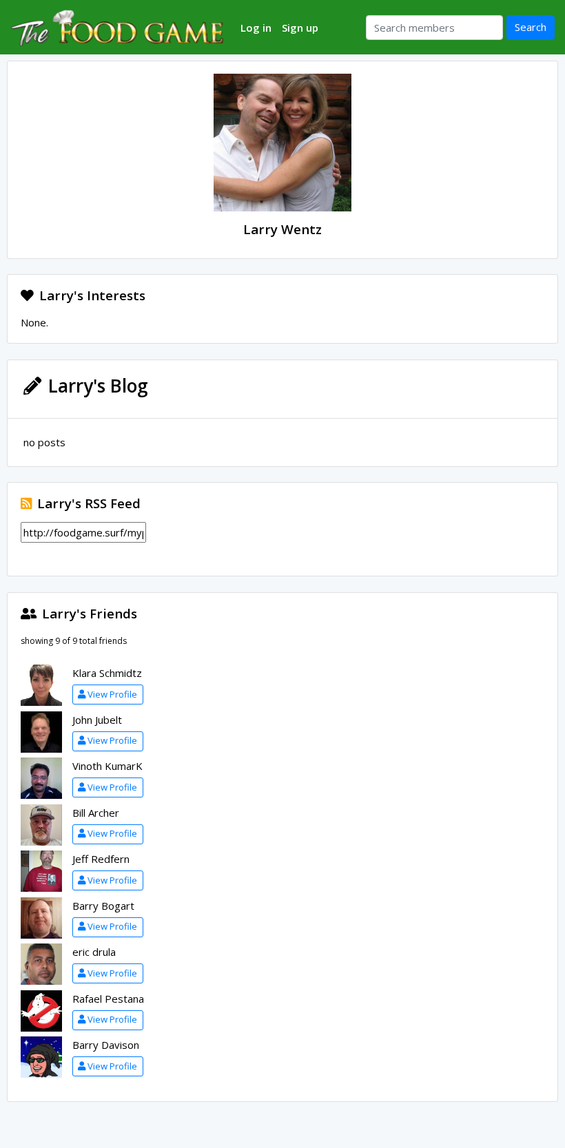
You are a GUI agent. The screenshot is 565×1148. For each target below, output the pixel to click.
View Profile (112, 694)
